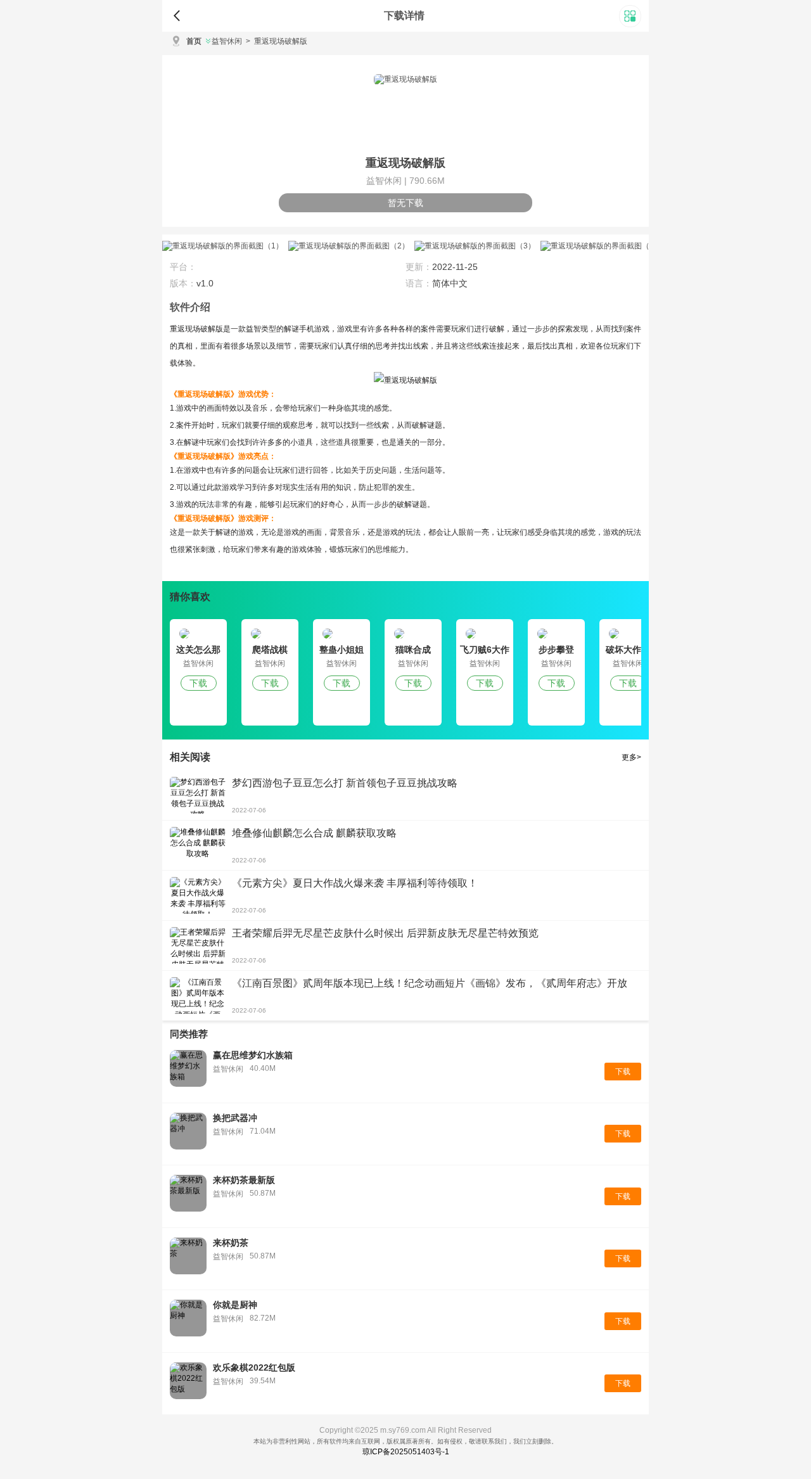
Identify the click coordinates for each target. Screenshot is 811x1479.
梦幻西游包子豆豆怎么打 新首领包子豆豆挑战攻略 (344, 783)
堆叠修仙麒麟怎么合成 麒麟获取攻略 (314, 833)
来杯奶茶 (230, 1243)
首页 (193, 41)
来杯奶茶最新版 (244, 1180)
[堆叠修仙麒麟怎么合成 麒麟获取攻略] (198, 845)
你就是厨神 (235, 1305)
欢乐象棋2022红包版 (254, 1367)
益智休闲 (227, 41)
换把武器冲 (235, 1118)
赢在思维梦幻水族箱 (253, 1055)
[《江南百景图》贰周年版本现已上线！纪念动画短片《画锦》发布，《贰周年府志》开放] (198, 995)
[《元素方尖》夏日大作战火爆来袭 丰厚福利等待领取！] (198, 895)
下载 (198, 683)
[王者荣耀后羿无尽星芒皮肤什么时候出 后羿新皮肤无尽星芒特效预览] (198, 945)
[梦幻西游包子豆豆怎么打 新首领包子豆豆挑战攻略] (198, 795)
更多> (631, 757)
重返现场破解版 (276, 41)
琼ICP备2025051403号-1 (405, 1451)
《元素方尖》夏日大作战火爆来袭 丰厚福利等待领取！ (355, 883)
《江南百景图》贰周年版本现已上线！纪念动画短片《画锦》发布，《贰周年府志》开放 (429, 983)
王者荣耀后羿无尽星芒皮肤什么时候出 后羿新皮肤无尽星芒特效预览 (385, 933)
